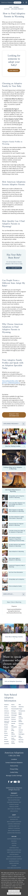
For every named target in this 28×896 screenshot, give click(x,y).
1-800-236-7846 (14, 755)
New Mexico (13, 733)
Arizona (6, 708)
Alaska (5, 706)
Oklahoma (21, 706)
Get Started (17, 2)
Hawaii (6, 729)
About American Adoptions (14, 852)
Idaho (5, 731)
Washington (21, 734)
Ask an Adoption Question (13, 681)
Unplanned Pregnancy (17, 9)
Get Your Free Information (16, 572)
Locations (14, 759)
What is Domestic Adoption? (14, 821)
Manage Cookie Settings (14, 775)
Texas (20, 725)
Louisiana (6, 743)
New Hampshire (14, 726)
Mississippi (14, 715)
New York (13, 736)
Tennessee (21, 723)
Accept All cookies (14, 891)
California (6, 713)
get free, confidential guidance (11, 383)
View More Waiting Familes (14, 637)
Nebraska (13, 721)
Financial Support (14, 806)
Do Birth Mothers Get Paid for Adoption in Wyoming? (17, 545)
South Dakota (20, 720)
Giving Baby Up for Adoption (16, 579)
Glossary (14, 865)
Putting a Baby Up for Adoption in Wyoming (13, 468)
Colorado (6, 715)
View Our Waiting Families (12, 446)
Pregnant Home (14, 795)
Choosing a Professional (14, 824)
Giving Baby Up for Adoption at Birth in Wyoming (16, 496)
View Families (13, 70)
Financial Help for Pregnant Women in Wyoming (16, 524)
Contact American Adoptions (14, 762)
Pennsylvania (21, 711)
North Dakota (13, 742)
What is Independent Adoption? (14, 859)
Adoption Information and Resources (14, 840)
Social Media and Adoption (14, 868)
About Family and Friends (14, 809)
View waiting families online (10, 381)
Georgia (6, 727)
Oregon (20, 708)
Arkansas (6, 711)
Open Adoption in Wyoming (16, 551)
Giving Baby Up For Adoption (14, 797)
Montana (13, 719)
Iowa (5, 737)
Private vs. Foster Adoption (14, 856)
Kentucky (6, 741)
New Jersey (12, 729)
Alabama (6, 704)
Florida (6, 725)
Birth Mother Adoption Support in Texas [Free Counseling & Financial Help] (16, 539)
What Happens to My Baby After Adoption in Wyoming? (16, 510)
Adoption (14, 843)
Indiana (6, 735)
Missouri (13, 717)
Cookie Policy (14, 772)
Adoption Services (14, 854)
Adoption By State (14, 847)
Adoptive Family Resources (14, 832)
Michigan (13, 711)
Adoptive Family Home (14, 817)
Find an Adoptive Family (15, 586)
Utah (20, 728)
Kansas (6, 739)
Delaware (6, 719)
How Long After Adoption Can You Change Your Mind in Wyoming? (17, 504)
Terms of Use (14, 766)
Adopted (14, 845)
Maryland (13, 706)
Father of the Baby (14, 804)
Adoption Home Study (14, 826)
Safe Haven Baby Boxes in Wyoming (13, 490)
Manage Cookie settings (14, 893)
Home (10, 7)
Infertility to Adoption (14, 828)
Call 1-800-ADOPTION (14, 268)
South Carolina (21, 717)
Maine (12, 704)
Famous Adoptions (14, 863)
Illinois (5, 733)
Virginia (20, 732)
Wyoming (21, 741)
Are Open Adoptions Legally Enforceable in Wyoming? (16, 517)
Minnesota (13, 713)
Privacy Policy (14, 769)
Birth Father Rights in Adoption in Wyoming (15, 559)
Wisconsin (21, 739)
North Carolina (13, 739)
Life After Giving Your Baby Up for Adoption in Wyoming (17, 531)
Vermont (21, 730)
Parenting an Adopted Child (14, 850)
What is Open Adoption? (14, 830)
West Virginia (20, 736)
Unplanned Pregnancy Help (14, 802)
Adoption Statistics (14, 861)
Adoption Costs (14, 819)
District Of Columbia (6, 722)
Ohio (20, 704)
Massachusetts (14, 708)
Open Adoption (14, 811)
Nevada (13, 723)
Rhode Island (20, 713)
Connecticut (6, 717)
